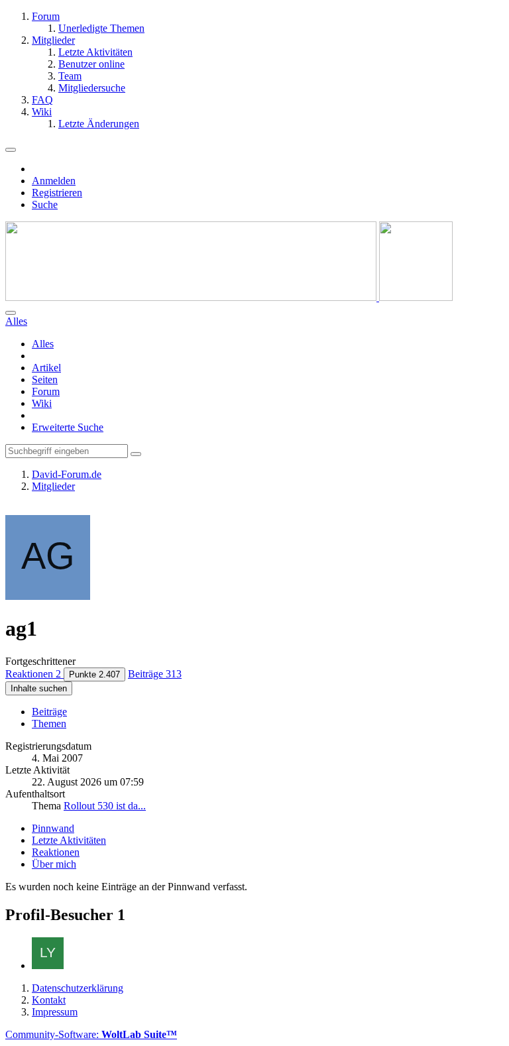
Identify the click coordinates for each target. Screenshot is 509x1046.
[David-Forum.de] (229, 297)
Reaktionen (56, 852)
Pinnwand (53, 828)
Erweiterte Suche (67, 427)
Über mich (54, 864)
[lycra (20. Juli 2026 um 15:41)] (48, 965)
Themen (49, 723)
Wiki (42, 403)
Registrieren (57, 192)
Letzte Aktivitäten (69, 840)
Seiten (45, 379)
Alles (43, 343)
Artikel (46, 367)
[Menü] (10, 150)
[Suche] (10, 313)
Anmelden (54, 180)
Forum (46, 391)
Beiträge (49, 711)
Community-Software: (91, 1034)
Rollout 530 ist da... (105, 805)
